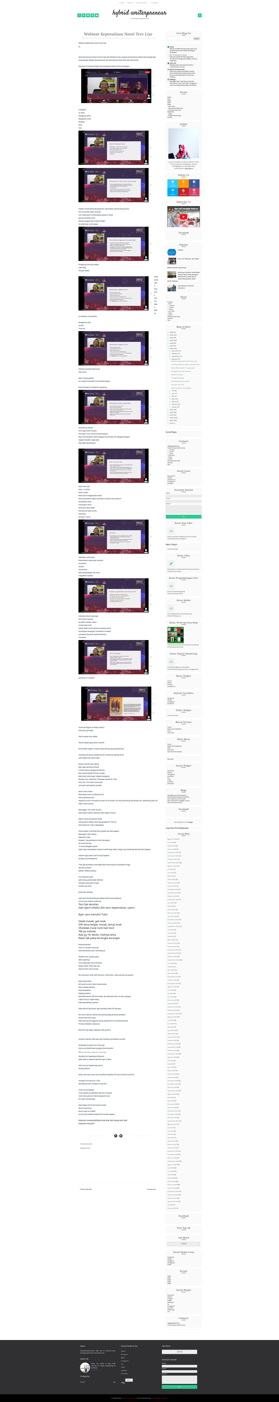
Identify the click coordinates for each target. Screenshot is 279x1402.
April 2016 (170, 1178)
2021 (169, 99)
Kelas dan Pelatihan (174, 729)
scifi (137, 38)
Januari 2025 (172, 886)
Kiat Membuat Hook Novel (180, 381)
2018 (169, 104)
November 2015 (172, 1195)
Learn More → (96, 1370)
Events (154, 3)
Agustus (175, 359)
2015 (172, 420)
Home (122, 3)
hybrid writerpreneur (139, 13)
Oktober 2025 (172, 859)
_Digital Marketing (174, 115)
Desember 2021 (172, 977)
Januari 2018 (171, 1108)
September (176, 356)
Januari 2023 (172, 946)
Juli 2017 (170, 1128)
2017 (172, 415)
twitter (169, 478)
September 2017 (173, 1121)
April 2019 (170, 1067)
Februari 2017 (172, 1144)
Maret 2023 (171, 940)
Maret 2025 (171, 879)
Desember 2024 (173, 889)
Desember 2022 (173, 950)
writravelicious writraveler (176, 799)
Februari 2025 (172, 883)
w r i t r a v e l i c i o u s (178, 55)
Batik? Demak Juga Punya (176, 268)
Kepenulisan (127, 38)
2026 (172, 332)
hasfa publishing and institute (178, 797)
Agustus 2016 (172, 1165)
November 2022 (173, 953)
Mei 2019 (170, 1064)
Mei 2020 (170, 1027)
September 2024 (173, 900)
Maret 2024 (171, 910)
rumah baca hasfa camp (176, 448)
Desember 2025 (173, 852)
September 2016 (173, 1161)
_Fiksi (169, 304)
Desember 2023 (173, 920)
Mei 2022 (170, 967)
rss (168, 778)
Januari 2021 (171, 1003)
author (99, 38)
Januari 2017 (171, 1148)
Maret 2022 (171, 973)
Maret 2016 (171, 1181)
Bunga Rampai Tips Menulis (181, 371)
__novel (170, 307)
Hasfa (172, 47)
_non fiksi (171, 311)
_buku (169, 313)
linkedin (170, 1299)
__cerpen (171, 306)
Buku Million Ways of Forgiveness (183, 368)
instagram (171, 482)
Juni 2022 (170, 963)
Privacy (170, 685)
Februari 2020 (172, 1037)
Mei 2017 (170, 1134)
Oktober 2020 (172, 1010)
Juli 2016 (170, 1168)
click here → (189, 168)
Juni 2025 (170, 873)
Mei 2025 (170, 876)
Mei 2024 (170, 906)
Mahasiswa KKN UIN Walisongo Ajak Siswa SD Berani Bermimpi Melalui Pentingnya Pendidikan (183, 50)
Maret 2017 (171, 1141)
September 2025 (173, 863)
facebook (170, 698)
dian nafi (173, 63)
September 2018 (173, 1091)
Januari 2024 (172, 916)
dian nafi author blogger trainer (178, 801)
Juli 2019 (170, 1061)
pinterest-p (171, 480)
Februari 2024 (172, 913)
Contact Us (171, 686)
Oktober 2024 (172, 896)
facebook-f (171, 476)
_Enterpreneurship (174, 110)
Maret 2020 (171, 1034)
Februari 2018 (172, 1104)
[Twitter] (120, 1135)
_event (169, 315)
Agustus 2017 (172, 1124)
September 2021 (173, 983)
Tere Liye (142, 38)
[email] (97, 15)
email (169, 780)
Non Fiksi (170, 733)
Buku (129, 3)
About (169, 683)
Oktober (175, 354)
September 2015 (173, 1201)
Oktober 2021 (172, 980)
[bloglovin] (88, 15)
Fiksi (169, 731)
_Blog (169, 114)
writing (153, 38)
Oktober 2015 (172, 1198)
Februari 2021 (172, 1000)
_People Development (175, 108)
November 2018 (172, 1084)
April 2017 (170, 1138)
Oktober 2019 (172, 1050)
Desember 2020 (173, 1007)
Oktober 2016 (172, 1158)
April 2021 (170, 997)
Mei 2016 (170, 1175)
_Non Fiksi (171, 106)
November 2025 (173, 856)
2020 (169, 101)
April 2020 (171, 1030)
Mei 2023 (170, 936)
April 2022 (171, 970)
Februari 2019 (172, 1074)
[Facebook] (115, 1135)
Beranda (170, 759)
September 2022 (173, 960)
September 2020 (173, 1014)
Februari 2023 (172, 943)
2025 (172, 335)
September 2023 (173, 926)
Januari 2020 (172, 1040)
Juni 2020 (170, 1024)
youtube (170, 483)
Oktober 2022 (172, 957)
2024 (172, 338)
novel (133, 38)
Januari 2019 (171, 1077)
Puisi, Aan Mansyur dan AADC (188, 259)
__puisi (170, 309)
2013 (172, 423)
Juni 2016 (170, 1171)
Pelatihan (142, 3)
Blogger (190, 822)
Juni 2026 (170, 842)
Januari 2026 (172, 849)
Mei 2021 (170, 993)
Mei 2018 (170, 1097)
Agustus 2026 (172, 839)
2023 (172, 340)
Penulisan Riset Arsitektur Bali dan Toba (185, 365)
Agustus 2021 (172, 987)
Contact (180, 250)
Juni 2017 (170, 1131)
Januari (174, 407)
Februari (175, 404)
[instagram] (92, 15)
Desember (175, 351)
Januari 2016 (171, 1188)
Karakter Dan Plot (177, 385)
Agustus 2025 (172, 866)
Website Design (129, 1398)
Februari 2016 (172, 1185)
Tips (168, 320)
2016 (172, 418)
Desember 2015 (172, 1191)
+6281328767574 (173, 446)
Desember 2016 (172, 1151)
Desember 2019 (172, 1044)
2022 (169, 97)
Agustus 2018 (172, 1094)
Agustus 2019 (172, 1057)
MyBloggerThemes (159, 1398)
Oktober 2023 (172, 923)
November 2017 (172, 1114)
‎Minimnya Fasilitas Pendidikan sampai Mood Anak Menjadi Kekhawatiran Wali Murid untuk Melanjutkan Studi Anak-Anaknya (183, 276)
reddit (169, 1301)
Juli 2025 (170, 869)
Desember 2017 (172, 1111)
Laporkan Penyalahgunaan (177, 828)
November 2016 (172, 1154)
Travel (82, 1382)
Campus (112, 38)
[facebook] (79, 15)
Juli (173, 391)
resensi (170, 318)
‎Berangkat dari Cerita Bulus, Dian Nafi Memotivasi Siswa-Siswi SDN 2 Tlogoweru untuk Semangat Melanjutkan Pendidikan (183, 83)
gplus (123, 1358)
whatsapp (171, 1310)
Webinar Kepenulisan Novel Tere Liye (184, 361)
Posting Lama (151, 1189)
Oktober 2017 (172, 1118)
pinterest (170, 704)
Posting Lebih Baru (86, 1189)
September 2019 (173, 1054)
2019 (169, 103)
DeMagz (173, 79)
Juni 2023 (170, 933)
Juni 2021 (170, 990)
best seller (105, 38)
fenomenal (119, 38)
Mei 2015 (170, 1205)
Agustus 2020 (172, 1017)
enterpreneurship (173, 316)
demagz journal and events (177, 795)
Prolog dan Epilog (177, 378)
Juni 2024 (170, 903)
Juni (173, 393)
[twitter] (84, 15)
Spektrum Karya (177, 375)
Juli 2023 (170, 930)
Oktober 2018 (172, 1087)
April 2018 (170, 1101)
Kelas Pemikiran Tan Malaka (181, 388)
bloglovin (170, 1261)
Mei (173, 396)
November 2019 (172, 1047)
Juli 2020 (170, 1020)
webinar (148, 38)
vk (168, 1304)
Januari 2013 (171, 1208)
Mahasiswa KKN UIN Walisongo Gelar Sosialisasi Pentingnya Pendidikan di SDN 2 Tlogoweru (183, 58)
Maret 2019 (171, 1071)
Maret (174, 402)
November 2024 (173, 893)
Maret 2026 (171, 846)
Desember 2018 (172, 1081)
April (173, 399)
